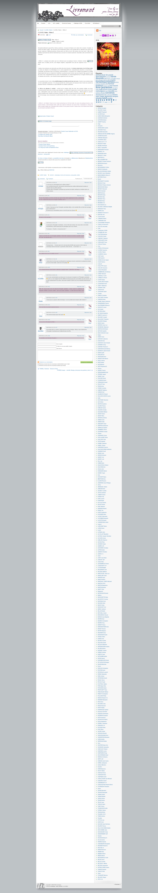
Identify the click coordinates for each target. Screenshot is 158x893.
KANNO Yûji (101, 496)
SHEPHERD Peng (102, 753)
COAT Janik (101, 256)
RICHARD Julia (102, 703)
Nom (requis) (59, 344)
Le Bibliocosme (74, 158)
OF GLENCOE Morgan (103, 662)
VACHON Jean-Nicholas (104, 824)
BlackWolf (40, 331)
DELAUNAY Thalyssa (103, 319)
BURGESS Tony (102, 208)
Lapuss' (100, 524)
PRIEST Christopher (103, 694)
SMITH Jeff (100, 759)
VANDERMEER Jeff (103, 834)
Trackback (50, 178)
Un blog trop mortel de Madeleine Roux (49, 147)
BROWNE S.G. (101, 202)
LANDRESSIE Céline (103, 522)
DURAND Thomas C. (103, 346)
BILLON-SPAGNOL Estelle (104, 171)
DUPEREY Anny (102, 344)
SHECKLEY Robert (102, 749)
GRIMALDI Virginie (102, 427)
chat (105, 78)
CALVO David (101, 216)
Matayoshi (100, 591)
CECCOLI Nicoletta (102, 226)
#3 (56, 205)
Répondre (87, 182)
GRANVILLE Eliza (102, 417)
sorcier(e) (109, 93)
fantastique (57, 175)
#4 (48, 214)
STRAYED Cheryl (102, 780)
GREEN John (101, 419)
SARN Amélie (101, 739)
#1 (56, 182)
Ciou (99, 246)
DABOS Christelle (102, 295)
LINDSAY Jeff (101, 559)
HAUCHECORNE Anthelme (104, 449)
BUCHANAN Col (102, 204)
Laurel (99, 530)
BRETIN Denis (101, 193)
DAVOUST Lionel (102, 307)
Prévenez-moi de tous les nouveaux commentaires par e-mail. (54, 364)
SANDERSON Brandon (103, 737)
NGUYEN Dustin (102, 642)
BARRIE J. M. (101, 151)
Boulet (99, 179)
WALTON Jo (101, 847)
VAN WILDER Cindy (103, 832)
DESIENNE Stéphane (103, 327)
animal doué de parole (104, 75)
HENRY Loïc (101, 459)
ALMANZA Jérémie (102, 118)
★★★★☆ (52, 175)
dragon (101, 80)
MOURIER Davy (102, 632)
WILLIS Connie (101, 861)
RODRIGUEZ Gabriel (103, 709)
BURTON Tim (101, 214)
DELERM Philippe (102, 321)
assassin (108, 76)
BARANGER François (103, 149)
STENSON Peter (102, 774)
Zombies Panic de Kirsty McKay (47, 146)
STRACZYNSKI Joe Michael (105, 778)
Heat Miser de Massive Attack (45, 136)
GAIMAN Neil (101, 392)
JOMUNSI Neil (101, 488)
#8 (48, 251)
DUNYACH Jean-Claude (104, 342)
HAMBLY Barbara (102, 443)
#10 (49, 267)
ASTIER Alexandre (102, 135)
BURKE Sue (101, 210)
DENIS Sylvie (101, 323)
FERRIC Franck (102, 370)
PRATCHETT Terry (102, 690)
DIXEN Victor (101, 337)
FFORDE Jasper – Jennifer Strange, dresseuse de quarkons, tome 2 (74, 370)
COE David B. (101, 258)
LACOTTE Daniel (102, 520)
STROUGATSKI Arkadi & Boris (105, 784)
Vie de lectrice (101, 840)
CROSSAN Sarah (102, 291)
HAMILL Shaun (101, 445)
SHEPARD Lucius (102, 751)
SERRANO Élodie (102, 741)
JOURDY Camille (102, 490)
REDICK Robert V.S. (103, 698)
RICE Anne (100, 701)
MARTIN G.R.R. (102, 583)
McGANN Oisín (101, 603)
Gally (99, 398)
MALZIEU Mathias (102, 571)
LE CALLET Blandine (103, 534)
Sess (99, 743)
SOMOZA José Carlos (103, 761)
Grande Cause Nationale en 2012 (69, 131)
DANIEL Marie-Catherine (104, 301)
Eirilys (40, 262)
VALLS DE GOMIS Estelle (104, 828)
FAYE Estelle (101, 362)
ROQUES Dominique (103, 713)
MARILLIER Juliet (102, 575)
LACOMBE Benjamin (103, 518)
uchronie (109, 95)
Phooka (41, 301)
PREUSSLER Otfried (103, 692)
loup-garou (115, 87)
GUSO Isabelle (101, 441)
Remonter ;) (117, 884)
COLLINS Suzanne (102, 268)
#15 (56, 312)
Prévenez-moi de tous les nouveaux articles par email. (52, 365)
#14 (49, 304)
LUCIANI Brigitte (102, 567)
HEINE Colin (101, 453)
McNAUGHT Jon (102, 607)
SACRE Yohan (101, 731)
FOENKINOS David (102, 382)
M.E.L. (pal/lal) (56, 23)
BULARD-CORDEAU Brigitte (105, 206)
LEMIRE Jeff (101, 546)
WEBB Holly (101, 851)
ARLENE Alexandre (103, 131)
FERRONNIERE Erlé (103, 372)
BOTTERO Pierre (102, 177)
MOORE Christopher (103, 621)
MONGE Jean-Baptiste (103, 617)
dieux (114, 78)
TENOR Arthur (101, 800)
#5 (56, 222)
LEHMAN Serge (102, 544)
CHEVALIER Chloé (102, 240)
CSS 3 (66, 886)
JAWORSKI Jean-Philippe (104, 483)
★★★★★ (100, 100)
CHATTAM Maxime (102, 234)
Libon (99, 555)
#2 (48, 195)
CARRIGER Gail (102, 220)
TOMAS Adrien (101, 816)
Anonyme (100, 125)
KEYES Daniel (101, 504)
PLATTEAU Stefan (102, 684)
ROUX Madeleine (102, 721)
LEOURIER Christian (103, 548)
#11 (56, 275)
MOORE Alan (101, 619)
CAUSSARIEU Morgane (104, 222)
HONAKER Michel (102, 471)
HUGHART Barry (102, 477)
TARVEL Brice (101, 798)
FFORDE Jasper (102, 374)
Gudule (99, 433)
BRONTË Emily (101, 195)
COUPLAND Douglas (103, 281)
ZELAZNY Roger (102, 877)
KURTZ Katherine (102, 512)
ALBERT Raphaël (102, 112)
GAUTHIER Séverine (103, 400)
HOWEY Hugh (101, 473)
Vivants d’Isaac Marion (44, 144)
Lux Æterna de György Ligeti (45, 134)
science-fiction (100, 93)
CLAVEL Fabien (48, 30)
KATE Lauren (101, 498)
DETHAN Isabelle (102, 331)
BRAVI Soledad (101, 191)
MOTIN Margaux (102, 630)
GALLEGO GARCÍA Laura (104, 396)
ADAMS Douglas (102, 108)
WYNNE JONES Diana (103, 867)
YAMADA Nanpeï (102, 869)
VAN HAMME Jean (102, 830)
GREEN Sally (101, 421)
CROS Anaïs (101, 289)
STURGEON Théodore (103, 786)
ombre (115, 91)
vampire (115, 96)
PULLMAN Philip (102, 696)
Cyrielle (100, 293)
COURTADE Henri (102, 283)
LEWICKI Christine (102, 552)
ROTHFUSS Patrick (102, 719)
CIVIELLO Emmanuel (103, 248)
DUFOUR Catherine (103, 339)
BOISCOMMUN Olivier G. (104, 175)
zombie (78, 175)
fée (107, 84)
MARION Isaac (101, 577)
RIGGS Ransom (102, 705)
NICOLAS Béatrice (102, 644)
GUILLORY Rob (102, 439)
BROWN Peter (101, 201)
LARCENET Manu (102, 526)
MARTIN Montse (102, 587)
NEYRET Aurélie (102, 640)
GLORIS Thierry (102, 406)
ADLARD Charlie (102, 110)
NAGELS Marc (101, 636)
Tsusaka (100, 818)
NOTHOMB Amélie (102, 656)
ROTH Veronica (102, 717)
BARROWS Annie (102, 153)
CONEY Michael (102, 273)
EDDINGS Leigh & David (104, 350)
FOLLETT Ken (101, 384)
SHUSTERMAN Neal (103, 755)
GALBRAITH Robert (103, 394)
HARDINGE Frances (103, 447)
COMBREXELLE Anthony (104, 272)
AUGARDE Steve (102, 139)
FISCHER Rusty (102, 378)
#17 (56, 327)
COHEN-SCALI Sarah (103, 260)
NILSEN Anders (102, 648)
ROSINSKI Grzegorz (103, 715)
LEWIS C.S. (101, 554)
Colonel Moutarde (102, 269)
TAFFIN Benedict (102, 790)
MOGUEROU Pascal (103, 615)
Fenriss (99, 368)
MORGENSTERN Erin (103, 626)
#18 (49, 335)
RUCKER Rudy (101, 727)
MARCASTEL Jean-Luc (103, 573)
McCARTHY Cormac (103, 599)
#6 (48, 233)
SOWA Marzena (102, 769)
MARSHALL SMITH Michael (105, 581)
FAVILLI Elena (101, 360)
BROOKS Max (101, 197)
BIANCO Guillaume (102, 169)
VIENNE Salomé (102, 841)
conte (112, 78)
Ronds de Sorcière (102, 711)
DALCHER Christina (103, 297)
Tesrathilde (41, 278)
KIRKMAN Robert (102, 508)
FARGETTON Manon (103, 358)
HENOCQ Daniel (102, 455)
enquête (112, 80)
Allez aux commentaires (78, 34)
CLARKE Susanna (102, 250)
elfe (109, 80)
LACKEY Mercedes (102, 516)
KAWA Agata (101, 500)
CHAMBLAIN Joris (102, 232)
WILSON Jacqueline (103, 865)
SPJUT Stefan (101, 770)
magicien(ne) (103, 89)
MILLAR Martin (101, 611)
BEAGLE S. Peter (102, 155)
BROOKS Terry (101, 199)
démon (105, 80)
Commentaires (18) (88, 178)
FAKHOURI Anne (102, 356)
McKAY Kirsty (101, 605)
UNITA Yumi (101, 822)
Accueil (38, 23)
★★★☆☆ (100, 102)
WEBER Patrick (101, 853)
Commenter (89, 34)
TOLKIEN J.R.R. (102, 814)
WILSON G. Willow (102, 863)
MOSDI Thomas (102, 628)
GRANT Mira (101, 416)
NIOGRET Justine (102, 650)
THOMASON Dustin (103, 808)
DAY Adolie (100, 309)
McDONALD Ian (102, 601)
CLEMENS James (102, 254)
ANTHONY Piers (102, 130)
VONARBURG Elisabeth (104, 843)
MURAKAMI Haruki (102, 634)
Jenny (99, 484)
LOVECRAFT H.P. (102, 565)
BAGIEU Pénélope (102, 145)
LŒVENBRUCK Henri (103, 563)
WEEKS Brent (101, 855)
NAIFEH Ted (101, 638)
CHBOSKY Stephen (103, 238)
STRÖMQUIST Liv (102, 782)
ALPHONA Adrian (102, 120)
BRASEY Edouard (102, 189)
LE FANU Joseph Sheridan (104, 536)
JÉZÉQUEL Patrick (102, 486)
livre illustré (114, 86)
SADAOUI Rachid (102, 733)
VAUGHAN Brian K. (102, 837)
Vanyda (99, 836)
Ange (99, 124)
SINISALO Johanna (102, 757)
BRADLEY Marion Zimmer (104, 185)
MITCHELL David (102, 613)
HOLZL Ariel (101, 469)
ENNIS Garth (101, 352)
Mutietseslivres (89, 158)
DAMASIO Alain (102, 299)
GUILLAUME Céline (103, 437)
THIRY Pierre (101, 806)
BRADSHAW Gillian (103, 187)
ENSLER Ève (101, 354)
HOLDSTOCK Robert (103, 465)
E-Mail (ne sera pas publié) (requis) (64, 346)
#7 (56, 242)
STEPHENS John (102, 776)
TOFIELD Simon (102, 810)
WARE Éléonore (102, 849)
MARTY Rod (101, 589)
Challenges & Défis (78, 23)
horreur (62, 175)
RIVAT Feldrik (101, 707)
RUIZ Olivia (100, 729)
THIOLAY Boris (101, 804)
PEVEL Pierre (101, 680)
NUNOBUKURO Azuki (103, 660)
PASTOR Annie (101, 670)
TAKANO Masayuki (102, 792)
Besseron (100, 165)
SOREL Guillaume (102, 763)
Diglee (99, 335)
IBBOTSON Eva (102, 479)
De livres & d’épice (43, 158)
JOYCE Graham (102, 492)
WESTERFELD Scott (103, 857)
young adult (73, 175)
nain (106, 91)
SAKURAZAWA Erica (103, 735)
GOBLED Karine (102, 408)
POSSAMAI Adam (102, 688)
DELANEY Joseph (102, 317)
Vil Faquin (40, 208)
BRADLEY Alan (101, 183)
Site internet (59, 348)
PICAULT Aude (101, 682)
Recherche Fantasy (66, 23)
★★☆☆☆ (108, 102)
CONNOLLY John (102, 275)
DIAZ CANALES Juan (103, 333)
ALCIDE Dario (101, 114)
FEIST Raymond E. (102, 366)
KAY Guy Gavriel (102, 502)
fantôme (103, 84)
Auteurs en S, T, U (102, 141)
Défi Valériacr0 (96, 23)
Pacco (99, 666)
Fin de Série (87, 23)
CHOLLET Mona (102, 244)
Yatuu (99, 873)
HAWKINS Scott (102, 451)
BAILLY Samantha (102, 147)
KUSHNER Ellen (102, 514)
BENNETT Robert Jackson (104, 161)
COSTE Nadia (101, 279)
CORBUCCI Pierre (102, 277)
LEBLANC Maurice (102, 540)
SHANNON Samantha (103, 747)
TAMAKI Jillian (101, 794)
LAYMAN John (101, 532)
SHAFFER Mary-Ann (103, 745)
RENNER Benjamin (103, 699)
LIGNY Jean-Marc (102, 557)
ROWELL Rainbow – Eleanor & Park (49, 368)
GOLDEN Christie (102, 410)
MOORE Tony (101, 623)
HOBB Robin (101, 463)
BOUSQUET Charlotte (103, 181)
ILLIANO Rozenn (102, 481)
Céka (99, 228)
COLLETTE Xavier (102, 266)
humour (99, 85)
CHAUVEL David (102, 236)
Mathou (99, 595)
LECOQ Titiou (101, 542)
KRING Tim (100, 510)
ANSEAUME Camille (103, 128)
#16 (49, 319)
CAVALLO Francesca (103, 224)
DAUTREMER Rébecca (104, 305)
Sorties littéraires (102, 765)
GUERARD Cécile (102, 435)
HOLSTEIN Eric (101, 467)
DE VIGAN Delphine (103, 313)
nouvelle (111, 91)
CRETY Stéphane (102, 285)
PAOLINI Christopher (103, 668)
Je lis (49, 23)
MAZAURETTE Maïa (103, 597)
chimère (108, 78)
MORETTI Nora (101, 625)
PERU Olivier (101, 676)
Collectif (100, 264)
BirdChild (51, 170)
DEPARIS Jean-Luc (102, 325)
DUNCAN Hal (101, 340)
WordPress (41, 885)
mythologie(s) (100, 91)
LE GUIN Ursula (102, 538)
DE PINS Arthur (101, 311)
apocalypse (101, 76)
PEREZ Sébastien (102, 674)
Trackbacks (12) (78, 178)
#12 (49, 286)
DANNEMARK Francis (103, 303)
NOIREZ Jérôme (102, 652)
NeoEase (53, 886)
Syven (99, 788)
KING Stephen (101, 506)
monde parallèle (112, 89)
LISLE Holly (101, 561)
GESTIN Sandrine (102, 404)
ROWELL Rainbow (102, 723)
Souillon (100, 767)
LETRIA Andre (101, 550)
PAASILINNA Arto (102, 664)
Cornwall (40, 186)
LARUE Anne (101, 528)
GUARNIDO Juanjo (102, 431)
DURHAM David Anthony (104, 348)
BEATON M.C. (101, 157)
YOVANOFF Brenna (103, 875)
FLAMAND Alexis (102, 380)
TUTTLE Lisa (101, 820)
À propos (43, 23)
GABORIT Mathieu (102, 390)
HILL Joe (100, 461)
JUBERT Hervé (101, 494)
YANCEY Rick (101, 871)
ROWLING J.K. (101, 725)
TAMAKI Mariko (101, 796)
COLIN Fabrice (101, 262)
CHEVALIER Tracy (102, 242)
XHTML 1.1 (61, 886)
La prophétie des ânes (58, 158)
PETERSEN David (102, 678)
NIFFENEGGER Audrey (103, 646)
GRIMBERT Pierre (102, 429)
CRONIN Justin (101, 287)
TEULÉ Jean (101, 802)
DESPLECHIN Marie (103, 329)
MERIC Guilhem (102, 609)
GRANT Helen (101, 413)
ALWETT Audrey (102, 122)
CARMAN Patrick (102, 218)
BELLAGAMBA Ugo (102, 159)
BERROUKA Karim (102, 163)
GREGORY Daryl (102, 423)
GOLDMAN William (102, 412)
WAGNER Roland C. (103, 845)
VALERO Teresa (102, 826)
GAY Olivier (100, 402)
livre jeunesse (67, 175)
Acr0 (49, 34)
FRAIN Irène (101, 386)
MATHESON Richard (103, 593)
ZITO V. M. (100, 879)
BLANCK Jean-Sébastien (104, 173)
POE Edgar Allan (102, 686)
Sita (41, 226)
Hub (99, 475)
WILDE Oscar (101, 859)
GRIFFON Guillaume (103, 425)
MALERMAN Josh (102, 569)
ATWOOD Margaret (102, 137)
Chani (40, 316)
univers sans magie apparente (107, 95)
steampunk (99, 95)
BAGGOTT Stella (102, 143)
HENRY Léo (101, 457)
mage (97, 89)
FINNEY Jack (101, 376)
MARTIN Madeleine (103, 585)
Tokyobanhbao (101, 812)
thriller (105, 95)
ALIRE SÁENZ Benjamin (104, 116)
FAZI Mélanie (101, 364)
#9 (56, 259)
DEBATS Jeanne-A (102, 315)
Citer (91, 182)
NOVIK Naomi (101, 658)
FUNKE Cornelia (102, 388)
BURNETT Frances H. (103, 212)
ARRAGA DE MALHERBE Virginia (106, 133)
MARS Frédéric (101, 579)
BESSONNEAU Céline (103, 167)
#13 (56, 297)
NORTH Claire (101, 654)
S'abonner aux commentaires (46, 362)
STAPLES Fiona (102, 772)
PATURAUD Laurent (103, 672)
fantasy (111, 81)
